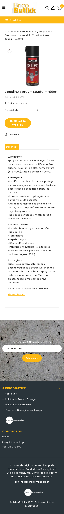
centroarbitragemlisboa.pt (32, 481)
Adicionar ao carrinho (18, 123)
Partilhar (14, 134)
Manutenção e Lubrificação (21, 31)
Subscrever (32, 358)
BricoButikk (19, 502)
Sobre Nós (11, 393)
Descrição (12, 146)
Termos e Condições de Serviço (23, 410)
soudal (26, 35)
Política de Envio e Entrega (20, 399)
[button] (3, 8)
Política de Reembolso (18, 404)
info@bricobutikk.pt (13, 442)
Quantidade (11, 110)
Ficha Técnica (16, 294)
